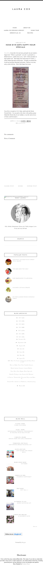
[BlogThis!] (24, 121)
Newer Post (32, 186)
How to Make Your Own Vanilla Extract (21, 365)
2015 (20, 324)
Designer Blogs (26, 564)
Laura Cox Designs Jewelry (14, 30)
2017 (20, 318)
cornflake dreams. (20, 514)
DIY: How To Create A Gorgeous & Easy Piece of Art (21, 361)
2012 (20, 333)
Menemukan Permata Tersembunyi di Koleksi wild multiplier (20, 432)
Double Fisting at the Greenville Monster (21, 374)
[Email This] (22, 121)
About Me (26, 28)
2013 (19, 330)
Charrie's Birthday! (24, 477)
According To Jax (20, 501)
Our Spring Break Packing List (20, 444)
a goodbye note (24, 516)
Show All (35, 526)
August (21, 345)
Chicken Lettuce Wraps (21, 287)
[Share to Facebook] (28, 121)
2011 (20, 337)
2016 (20, 321)
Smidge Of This (20, 475)
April (20, 358)
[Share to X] (26, 121)
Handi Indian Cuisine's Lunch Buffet (21, 368)
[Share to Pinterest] (30, 121)
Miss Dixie (20, 488)
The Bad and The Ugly (20, 269)
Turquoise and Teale (20, 443)
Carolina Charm (20, 437)
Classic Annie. (20, 423)
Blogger (24, 542)
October (21, 339)
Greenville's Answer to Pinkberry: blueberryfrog (21, 381)
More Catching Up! (24, 503)
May (21, 355)
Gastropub (20, 123)
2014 (20, 327)
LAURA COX (21, 9)
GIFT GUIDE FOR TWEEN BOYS (24, 451)
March (21, 385)
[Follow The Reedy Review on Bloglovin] (13, 535)
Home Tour (35, 30)
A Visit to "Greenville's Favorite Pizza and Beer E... (21, 377)
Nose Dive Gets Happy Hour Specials (21, 371)
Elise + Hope (20, 429)
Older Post (9, 186)
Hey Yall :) (24, 490)
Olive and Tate (20, 449)
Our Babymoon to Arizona (22, 278)
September (21, 342)
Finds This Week (20, 425)
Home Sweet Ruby (20, 462)
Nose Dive (7, 53)
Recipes (30, 33)
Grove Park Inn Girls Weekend (20, 438)
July (21, 349)
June (21, 352)
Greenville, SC (15, 33)
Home (15, 28)
